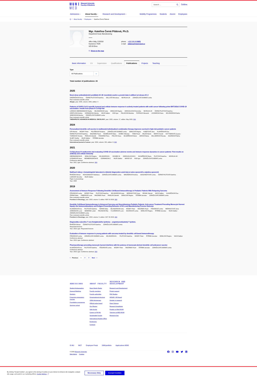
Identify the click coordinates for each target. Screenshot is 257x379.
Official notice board (96, 303)
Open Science (114, 303)
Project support (114, 291)
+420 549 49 (134, 41)
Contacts (92, 324)
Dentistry (72, 294)
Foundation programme (77, 302)
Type (71, 70)
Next (93, 258)
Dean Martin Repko (96, 288)
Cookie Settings (42, 374)
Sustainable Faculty (96, 315)
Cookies (81, 354)
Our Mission (93, 306)
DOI (134, 119)
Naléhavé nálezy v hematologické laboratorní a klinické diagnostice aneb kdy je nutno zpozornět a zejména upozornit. (114, 172)
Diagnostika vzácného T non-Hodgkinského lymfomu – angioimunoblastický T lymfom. (103, 222)
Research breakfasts (116, 306)
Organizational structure (97, 297)
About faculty (98, 284)
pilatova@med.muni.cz (136, 44)
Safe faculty (93, 309)
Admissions (76, 284)
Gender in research (116, 300)
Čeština (184, 5)
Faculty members (95, 291)
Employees (182, 14)
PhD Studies (113, 294)
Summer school (75, 305)
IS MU (72, 345)
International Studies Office (98, 318)
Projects (144, 63)
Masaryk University (81, 351)
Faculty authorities (95, 294)
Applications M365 (122, 345)
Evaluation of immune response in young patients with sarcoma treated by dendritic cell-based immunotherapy (112, 233)
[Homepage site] (82, 5)
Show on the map (97, 51)
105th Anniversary (95, 300)
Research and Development (117, 283)
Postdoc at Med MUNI (117, 309)
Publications (131, 63)
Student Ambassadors (77, 288)
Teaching (156, 63)
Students (163, 14)
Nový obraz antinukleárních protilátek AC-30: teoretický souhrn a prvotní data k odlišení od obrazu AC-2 (109, 95)
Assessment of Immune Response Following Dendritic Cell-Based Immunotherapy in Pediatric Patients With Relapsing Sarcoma (118, 191)
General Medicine (75, 291)
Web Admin (73, 354)
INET (80, 345)
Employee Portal (92, 345)
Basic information (79, 63)
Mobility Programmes (148, 14)
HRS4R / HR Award (116, 297)
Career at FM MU (95, 312)
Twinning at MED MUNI (117, 312)
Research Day (114, 315)
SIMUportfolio (107, 345)
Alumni (172, 14)
